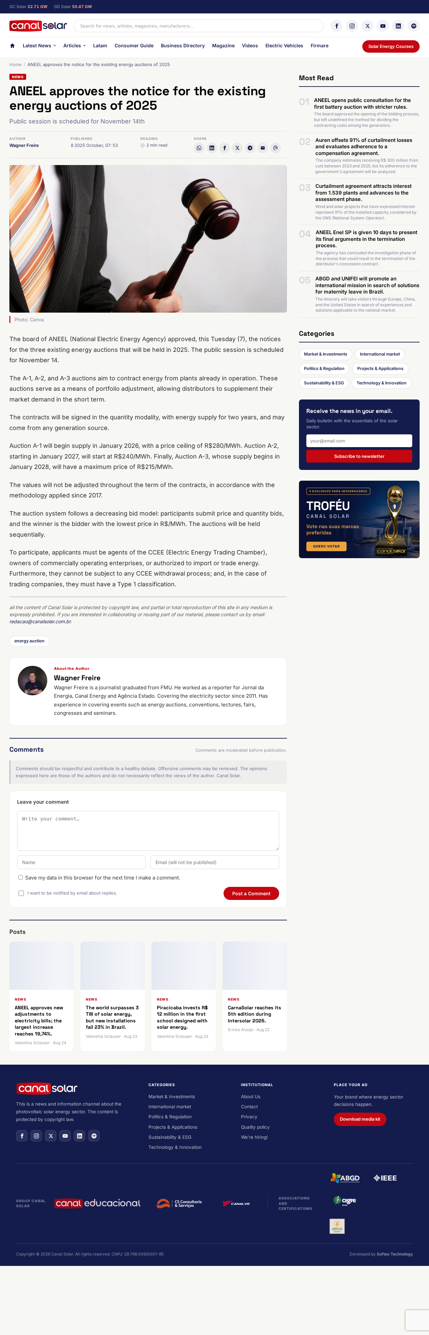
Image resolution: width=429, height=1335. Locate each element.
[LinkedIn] (398, 26)
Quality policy (255, 1127)
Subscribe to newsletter (359, 456)
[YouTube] (383, 26)
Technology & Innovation (382, 382)
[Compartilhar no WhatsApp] (199, 148)
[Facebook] (336, 26)
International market (380, 354)
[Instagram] (352, 26)
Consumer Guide (134, 45)
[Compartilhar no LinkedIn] (211, 148)
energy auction (29, 640)
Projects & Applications (380, 368)
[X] (367, 26)
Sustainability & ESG (324, 382)
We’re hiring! (254, 1137)
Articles (72, 45)
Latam (100, 45)
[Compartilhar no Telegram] (250, 148)
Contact (249, 1106)
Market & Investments (325, 354)
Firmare (319, 45)
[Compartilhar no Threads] (275, 148)
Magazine (223, 45)
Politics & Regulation (324, 368)
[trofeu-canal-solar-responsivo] (359, 519)
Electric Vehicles (284, 45)
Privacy (249, 1116)
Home (15, 64)
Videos (250, 45)
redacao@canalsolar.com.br (39, 621)
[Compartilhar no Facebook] (224, 148)
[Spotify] (414, 26)
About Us (250, 1096)
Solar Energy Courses (391, 46)
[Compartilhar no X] (237, 148)
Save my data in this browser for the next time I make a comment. (102, 877)
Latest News (37, 45)
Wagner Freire (24, 145)
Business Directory (183, 45)
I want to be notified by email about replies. (72, 893)
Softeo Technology (395, 1254)
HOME (12, 47)
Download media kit (360, 1119)
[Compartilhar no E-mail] (262, 148)
